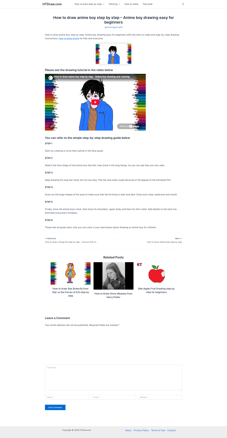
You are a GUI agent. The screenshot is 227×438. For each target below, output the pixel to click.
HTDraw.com (52, 4)
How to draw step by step (88, 4)
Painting (113, 4)
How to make (131, 4)
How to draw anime (69, 38)
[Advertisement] (113, 346)
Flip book (148, 4)
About (128, 430)
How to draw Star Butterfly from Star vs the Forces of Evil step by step (70, 292)
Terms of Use (158, 430)
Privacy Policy (141, 430)
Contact (171, 430)
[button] (103, 4)
